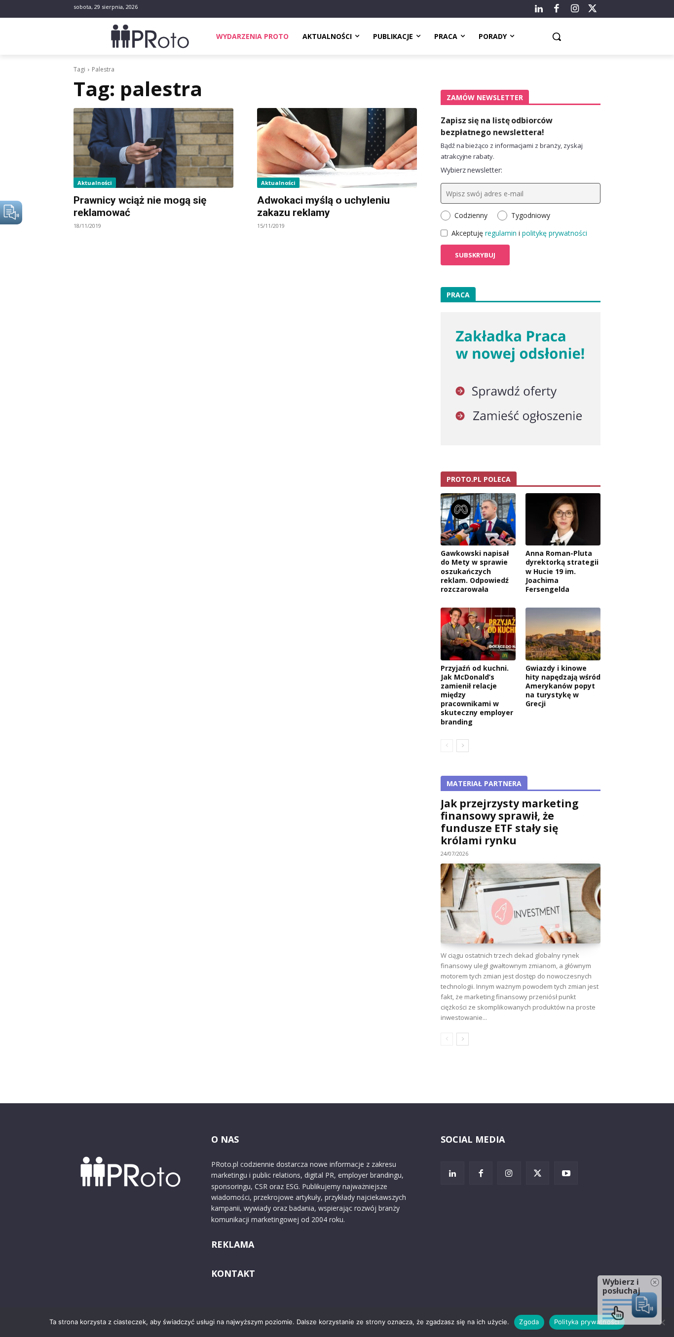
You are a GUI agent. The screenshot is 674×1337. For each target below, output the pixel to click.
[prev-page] (447, 745)
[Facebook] (556, 9)
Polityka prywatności (587, 1322)
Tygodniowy (530, 215)
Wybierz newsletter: (471, 170)
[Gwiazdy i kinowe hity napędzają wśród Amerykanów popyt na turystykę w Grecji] (562, 634)
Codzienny (470, 215)
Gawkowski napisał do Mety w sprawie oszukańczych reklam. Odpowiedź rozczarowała (475, 571)
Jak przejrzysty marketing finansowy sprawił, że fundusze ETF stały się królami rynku (510, 821)
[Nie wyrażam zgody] (662, 1322)
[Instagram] (574, 9)
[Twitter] (592, 9)
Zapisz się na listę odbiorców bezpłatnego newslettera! (497, 126)
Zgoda (529, 1322)
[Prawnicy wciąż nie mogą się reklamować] (153, 148)
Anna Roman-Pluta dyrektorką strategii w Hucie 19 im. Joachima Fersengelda (562, 571)
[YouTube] (566, 1173)
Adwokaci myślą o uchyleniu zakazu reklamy (323, 206)
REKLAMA (232, 1244)
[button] (556, 36)
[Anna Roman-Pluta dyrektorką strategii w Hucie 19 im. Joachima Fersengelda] (562, 519)
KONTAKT (233, 1273)
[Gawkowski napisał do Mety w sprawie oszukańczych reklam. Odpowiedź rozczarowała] (478, 519)
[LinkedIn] (539, 9)
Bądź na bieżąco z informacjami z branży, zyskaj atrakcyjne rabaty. (512, 151)
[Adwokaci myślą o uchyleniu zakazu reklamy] (337, 148)
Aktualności (94, 182)
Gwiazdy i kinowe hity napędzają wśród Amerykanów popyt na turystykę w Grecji (562, 686)
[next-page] (462, 745)
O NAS (225, 1139)
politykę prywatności (554, 233)
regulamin (501, 233)
